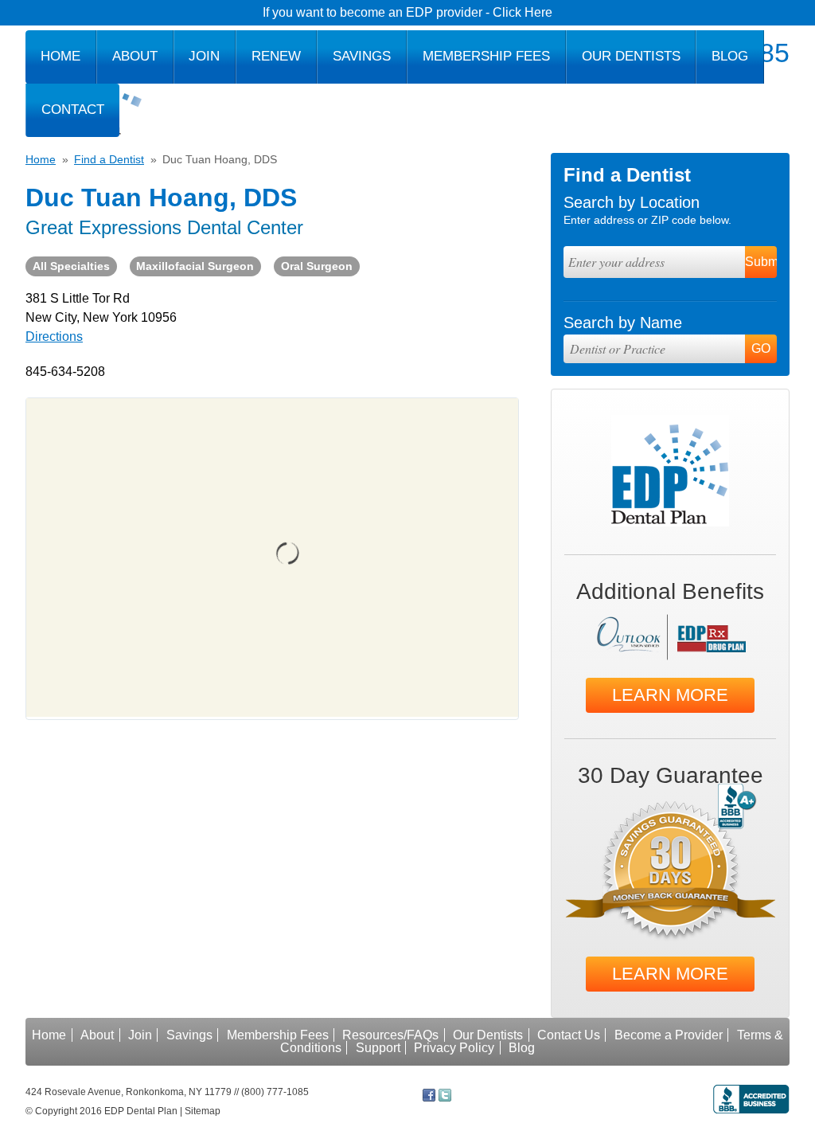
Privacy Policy (454, 1048)
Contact (72, 109)
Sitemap (202, 1111)
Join (204, 56)
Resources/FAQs (390, 1035)
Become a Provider (668, 1035)
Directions (54, 336)
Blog (730, 56)
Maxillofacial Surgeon (195, 266)
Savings (362, 56)
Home (60, 56)
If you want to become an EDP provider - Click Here (407, 12)
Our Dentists (631, 56)
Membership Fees (486, 56)
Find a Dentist (109, 159)
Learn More (670, 695)
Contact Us (568, 1035)
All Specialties (71, 266)
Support (378, 1048)
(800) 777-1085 (275, 1092)
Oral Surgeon (317, 266)
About (135, 56)
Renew (276, 56)
